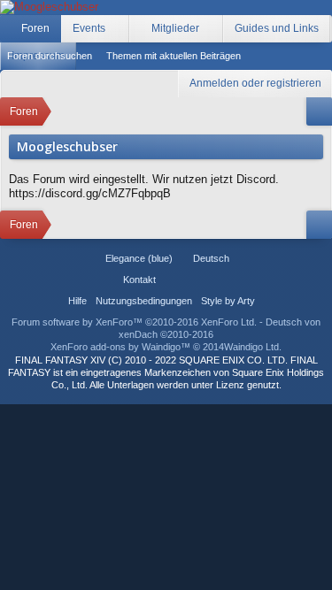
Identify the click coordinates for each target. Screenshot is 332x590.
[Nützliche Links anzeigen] (319, 111)
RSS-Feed (214, 279)
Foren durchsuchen (49, 55)
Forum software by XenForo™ (134, 322)
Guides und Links (277, 28)
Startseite (171, 279)
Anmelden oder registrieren (255, 83)
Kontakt (139, 279)
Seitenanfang (193, 279)
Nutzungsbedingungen (144, 300)
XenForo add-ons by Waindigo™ (120, 346)
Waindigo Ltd (251, 346)
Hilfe (77, 300)
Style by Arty (228, 300)
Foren (35, 28)
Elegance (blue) (139, 258)
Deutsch (211, 258)
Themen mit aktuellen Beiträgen (173, 55)
